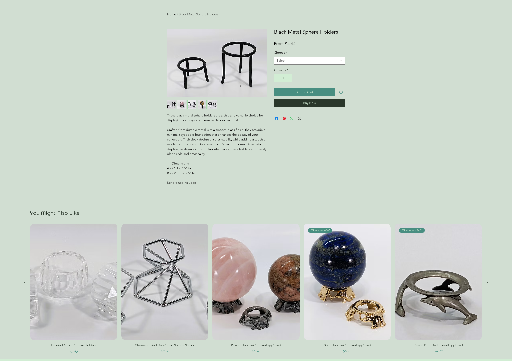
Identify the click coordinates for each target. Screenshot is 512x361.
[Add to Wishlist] (341, 92)
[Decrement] (277, 78)
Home (171, 14)
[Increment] (289, 78)
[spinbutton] (283, 78)
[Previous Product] (24, 281)
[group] (256, 291)
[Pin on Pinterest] (284, 118)
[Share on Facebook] (276, 118)
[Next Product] (487, 281)
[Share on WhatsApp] (291, 118)
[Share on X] (299, 118)
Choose (280, 52)
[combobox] (309, 61)
